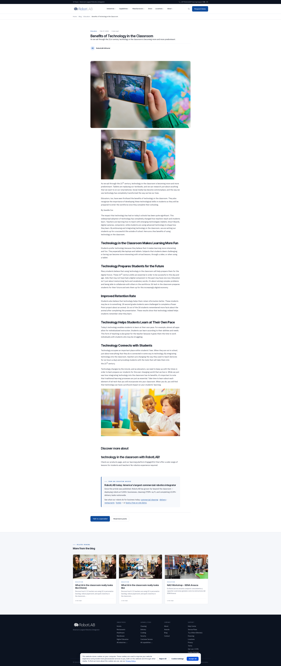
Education (86, 16)
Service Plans (192, 630)
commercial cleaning (149, 499)
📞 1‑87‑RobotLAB (185, 2)
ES (207, 2)
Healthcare (120, 633)
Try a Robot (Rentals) (195, 633)
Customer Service (146, 639)
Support (200, 2)
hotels (118, 503)
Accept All (192, 659)
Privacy (190, 642)
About (169, 9)
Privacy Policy (130, 661)
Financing (194, 2)
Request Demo (200, 9)
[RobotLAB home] (83, 9)
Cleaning (143, 626)
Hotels (119, 626)
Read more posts (120, 519)
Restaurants (121, 630)
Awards (166, 630)
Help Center (192, 626)
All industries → (122, 642)
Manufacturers (137, 9)
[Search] (189, 9)
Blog (80, 16)
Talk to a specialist (100, 519)
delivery (163, 499)
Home (75, 16)
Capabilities (123, 9)
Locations (158, 9)
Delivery (143, 630)
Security (143, 636)
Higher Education (122, 639)
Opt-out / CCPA (193, 649)
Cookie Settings (193, 652)
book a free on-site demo (136, 503)
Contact (167, 636)
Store (150, 9)
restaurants (109, 503)
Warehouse (120, 636)
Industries (110, 9)
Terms (190, 646)
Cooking (143, 633)
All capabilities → (146, 642)
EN (204, 2)
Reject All (162, 659)
